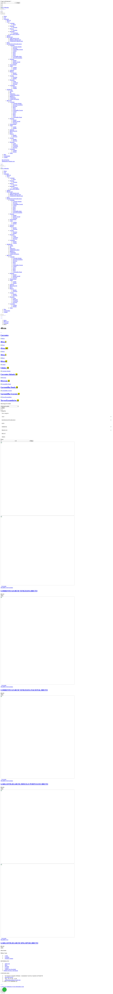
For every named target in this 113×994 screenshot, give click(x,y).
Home (5, 16)
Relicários (15, 145)
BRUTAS (9, 100)
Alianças (12, 70)
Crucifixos (15, 33)
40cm (14, 107)
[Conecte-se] (5, 9)
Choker (15, 51)
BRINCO (12, 96)
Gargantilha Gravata (18, 49)
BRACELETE (13, 131)
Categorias (6, 19)
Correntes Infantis (17, 46)
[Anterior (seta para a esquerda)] (2, 992)
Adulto (14, 127)
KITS (8, 42)
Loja (5, 17)
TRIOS (8, 35)
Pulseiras (12, 26)
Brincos (12, 28)
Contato (6, 157)
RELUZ (9, 20)
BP (10, 92)
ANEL (11, 91)
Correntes (12, 23)
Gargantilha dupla (17, 56)
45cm (14, 52)
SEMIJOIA (9, 89)
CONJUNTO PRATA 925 (16, 41)
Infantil (14, 60)
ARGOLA (12, 93)
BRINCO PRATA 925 (15, 39)
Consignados (7, 156)
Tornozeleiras (13, 64)
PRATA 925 (10, 37)
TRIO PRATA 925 (14, 38)
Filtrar (31, 440)
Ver (2, 595)
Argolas (12, 75)
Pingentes (12, 31)
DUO (11, 132)
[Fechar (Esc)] (2, 991)
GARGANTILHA (14, 99)
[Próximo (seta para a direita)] (4, 992)
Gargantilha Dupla (17, 117)
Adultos (15, 67)
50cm (14, 53)
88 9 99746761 (5, 160)
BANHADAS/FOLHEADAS (14, 44)
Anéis (11, 66)
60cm (14, 24)
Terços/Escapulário (17, 57)
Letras (14, 81)
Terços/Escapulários (18, 104)
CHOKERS (13, 98)
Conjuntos (12, 85)
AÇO (8, 22)
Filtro (3, 407)
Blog (5, 154)
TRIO (11, 153)
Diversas (15, 27)
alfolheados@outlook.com (8, 161)
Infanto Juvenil (16, 62)
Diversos (15, 30)
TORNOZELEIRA (14, 95)
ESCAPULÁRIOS (14, 34)
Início (5, 320)
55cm (14, 109)
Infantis (15, 69)
